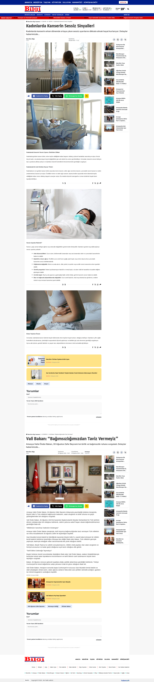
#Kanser (30, 384)
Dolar (76, 8)
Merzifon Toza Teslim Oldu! (120, 64)
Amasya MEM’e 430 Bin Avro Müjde (120, 100)
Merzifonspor (50, 673)
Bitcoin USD (107, 8)
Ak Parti (72, 673)
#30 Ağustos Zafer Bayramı (36, 606)
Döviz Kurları (92, 667)
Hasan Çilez (116, 673)
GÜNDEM (47, 14)
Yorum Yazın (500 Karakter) (34, 401)
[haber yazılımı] (125, 680)
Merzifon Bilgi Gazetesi (33, 21)
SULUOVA (67, 2)
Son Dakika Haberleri (123, 667)
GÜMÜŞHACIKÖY (90, 2)
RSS (27, 680)
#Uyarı (46, 384)
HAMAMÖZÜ (77, 2)
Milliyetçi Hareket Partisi (105, 673)
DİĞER (67, 14)
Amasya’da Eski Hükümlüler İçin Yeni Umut (121, 128)
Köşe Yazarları (83, 667)
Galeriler (44, 21)
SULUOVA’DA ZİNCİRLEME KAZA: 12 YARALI (121, 81)
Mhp (95, 673)
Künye (33, 667)
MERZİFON (37, 2)
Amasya (87, 452)
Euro (85, 8)
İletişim (40, 667)
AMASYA (28, 2)
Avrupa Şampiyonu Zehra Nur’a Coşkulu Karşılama (121, 119)
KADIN (50, 21)
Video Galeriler (72, 667)
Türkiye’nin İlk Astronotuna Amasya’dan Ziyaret (120, 46)
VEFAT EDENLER (57, 14)
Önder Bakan (41, 673)
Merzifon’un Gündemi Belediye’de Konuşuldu (119, 541)
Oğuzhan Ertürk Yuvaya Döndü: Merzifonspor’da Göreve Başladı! (121, 72)
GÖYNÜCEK (56, 2)
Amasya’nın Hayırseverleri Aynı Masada (120, 91)
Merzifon (28, 673)
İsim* (28, 394)
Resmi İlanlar (112, 667)
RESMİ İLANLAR (30, 14)
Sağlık (122, 673)
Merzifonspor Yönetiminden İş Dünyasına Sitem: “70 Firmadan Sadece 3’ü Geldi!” (121, 56)
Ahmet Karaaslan (87, 673)
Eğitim (66, 673)
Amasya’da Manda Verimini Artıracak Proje (121, 109)
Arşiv (46, 667)
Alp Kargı (79, 673)
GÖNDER (98, 417)
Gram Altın (97, 8)
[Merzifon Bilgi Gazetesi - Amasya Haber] (34, 659)
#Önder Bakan (66, 606)
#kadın (38, 384)
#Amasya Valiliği (53, 606)
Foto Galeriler (62, 667)
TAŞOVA (46, 2)
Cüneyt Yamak (59, 673)
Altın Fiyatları (102, 667)
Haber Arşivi (53, 667)
